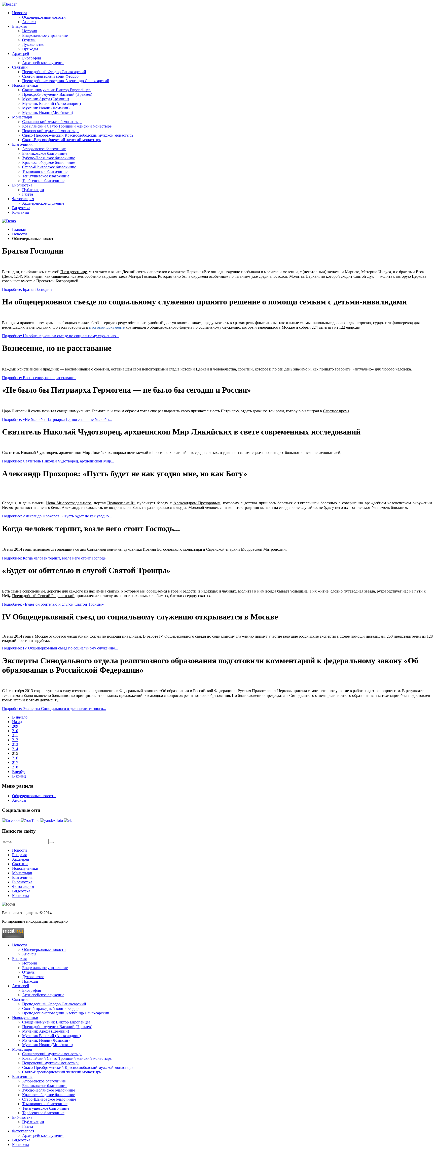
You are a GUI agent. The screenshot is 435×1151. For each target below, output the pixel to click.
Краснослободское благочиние (48, 162)
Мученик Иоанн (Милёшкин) (47, 112)
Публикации (33, 190)
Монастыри (22, 117)
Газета (27, 194)
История (29, 31)
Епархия (19, 26)
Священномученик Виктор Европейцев (56, 90)
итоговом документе (107, 327)
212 (15, 740)
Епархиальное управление (45, 35)
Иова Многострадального (68, 503)
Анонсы (29, 22)
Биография (31, 58)
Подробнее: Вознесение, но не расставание (39, 378)
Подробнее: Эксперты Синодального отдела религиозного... (54, 708)
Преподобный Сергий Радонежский (43, 596)
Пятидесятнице (73, 272)
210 (15, 731)
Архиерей (20, 53)
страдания (250, 507)
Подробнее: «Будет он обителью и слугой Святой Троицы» (53, 604)
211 (15, 735)
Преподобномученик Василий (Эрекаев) (57, 94)
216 (15, 758)
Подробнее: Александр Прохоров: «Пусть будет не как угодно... (57, 516)
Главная (19, 229)
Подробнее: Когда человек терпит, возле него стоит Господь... (55, 558)
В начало (19, 717)
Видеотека (21, 208)
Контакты (20, 212)
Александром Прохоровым (197, 503)
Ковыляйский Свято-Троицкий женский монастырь (67, 126)
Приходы (30, 49)
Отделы (28, 40)
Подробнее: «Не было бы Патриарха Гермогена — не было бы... (57, 419)
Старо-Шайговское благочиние (49, 167)
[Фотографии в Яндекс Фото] (51, 820)
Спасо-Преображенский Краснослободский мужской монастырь (77, 135)
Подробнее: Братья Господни (27, 289)
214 (15, 749)
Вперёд (18, 771)
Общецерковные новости (44, 17)
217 (15, 762)
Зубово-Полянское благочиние (48, 158)
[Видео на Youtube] (30, 820)
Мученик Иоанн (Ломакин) (45, 108)
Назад (17, 722)
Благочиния (22, 144)
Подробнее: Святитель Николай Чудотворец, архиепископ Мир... (58, 461)
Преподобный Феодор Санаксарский (54, 72)
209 (15, 726)
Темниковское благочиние (44, 171)
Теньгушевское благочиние (45, 176)
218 (15, 767)
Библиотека (22, 185)
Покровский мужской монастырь (50, 131)
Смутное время (336, 411)
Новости (19, 13)
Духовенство (33, 44)
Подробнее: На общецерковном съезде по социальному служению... (60, 336)
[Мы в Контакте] (68, 820)
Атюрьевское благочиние (44, 149)
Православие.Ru (121, 503)
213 (15, 744)
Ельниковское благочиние (44, 153)
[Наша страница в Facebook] (11, 820)
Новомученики (25, 85)
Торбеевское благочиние (43, 180)
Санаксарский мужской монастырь (52, 121)
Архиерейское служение (43, 62)
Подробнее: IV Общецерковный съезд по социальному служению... (60, 648)
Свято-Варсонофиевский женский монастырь (61, 140)
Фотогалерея (23, 199)
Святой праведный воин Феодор (50, 76)
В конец (19, 776)
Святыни (20, 67)
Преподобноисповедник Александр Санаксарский (65, 81)
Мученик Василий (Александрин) (51, 103)
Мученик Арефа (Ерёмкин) (45, 99)
